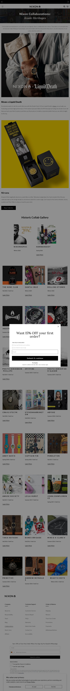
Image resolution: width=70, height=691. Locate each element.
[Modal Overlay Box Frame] (35, 345)
